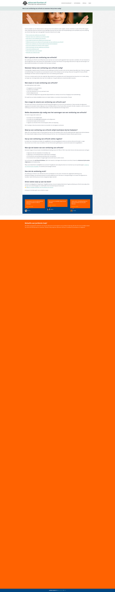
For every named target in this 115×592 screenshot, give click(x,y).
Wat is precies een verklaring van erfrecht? (35, 35)
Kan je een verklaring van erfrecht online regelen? (37, 45)
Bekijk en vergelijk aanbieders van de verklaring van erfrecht (39, 187)
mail (65, 590)
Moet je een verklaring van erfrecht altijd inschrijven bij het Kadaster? (41, 43)
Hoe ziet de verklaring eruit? (32, 49)
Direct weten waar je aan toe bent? (34, 50)
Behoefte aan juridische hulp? (33, 52)
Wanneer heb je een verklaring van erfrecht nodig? (37, 36)
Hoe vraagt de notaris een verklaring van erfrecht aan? (38, 40)
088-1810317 (60, 590)
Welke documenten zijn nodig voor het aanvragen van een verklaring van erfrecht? (44, 42)
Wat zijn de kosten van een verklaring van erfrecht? (37, 47)
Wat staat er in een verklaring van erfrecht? (36, 38)
